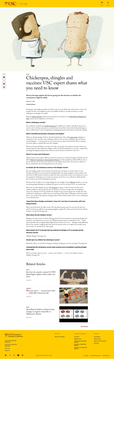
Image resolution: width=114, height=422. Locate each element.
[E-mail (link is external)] (4, 87)
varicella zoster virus (50, 126)
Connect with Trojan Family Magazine (80, 341)
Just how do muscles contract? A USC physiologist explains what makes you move (41, 275)
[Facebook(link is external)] (4, 77)
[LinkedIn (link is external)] (4, 83)
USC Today (23, 4)
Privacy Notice (86, 355)
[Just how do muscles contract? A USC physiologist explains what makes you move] (73, 277)
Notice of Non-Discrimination (96, 355)
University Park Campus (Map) (10, 340)
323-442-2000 (7, 346)
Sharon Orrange (37, 117)
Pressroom (96, 343)
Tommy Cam (7, 348)
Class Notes (76, 336)
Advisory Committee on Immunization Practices (44, 160)
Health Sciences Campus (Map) (11, 344)
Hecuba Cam (7, 350)
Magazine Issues (77, 338)
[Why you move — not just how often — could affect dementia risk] (73, 296)
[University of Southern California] (10, 4)
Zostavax (54, 188)
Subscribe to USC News (60, 336)
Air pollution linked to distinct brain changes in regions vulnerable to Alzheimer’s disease (40, 312)
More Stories (84, 326)
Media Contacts (97, 338)
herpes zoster (74, 137)
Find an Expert (97, 336)
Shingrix (72, 182)
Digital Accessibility (106, 355)
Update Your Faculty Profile (100, 341)
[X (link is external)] (4, 80)
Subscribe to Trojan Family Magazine (80, 345)
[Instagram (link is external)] (14, 355)
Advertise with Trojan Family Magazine (80, 348)
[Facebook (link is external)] (6, 355)
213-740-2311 (7, 342)
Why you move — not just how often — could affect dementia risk (40, 292)
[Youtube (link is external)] (18, 355)
